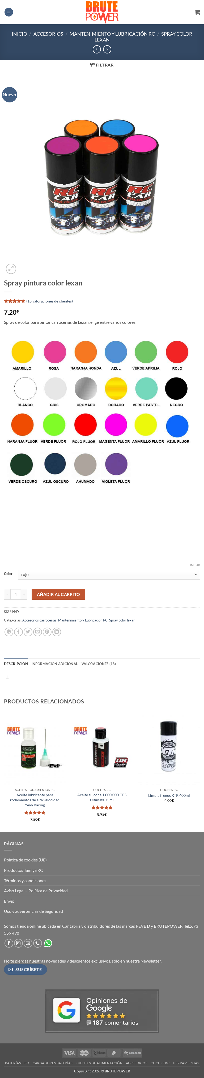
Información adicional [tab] (55, 664)
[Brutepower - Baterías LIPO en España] (102, 12)
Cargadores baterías (53, 1063)
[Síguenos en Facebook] (9, 943)
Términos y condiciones (25, 880)
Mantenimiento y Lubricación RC (112, 34)
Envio (9, 900)
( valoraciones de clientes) (49, 301)
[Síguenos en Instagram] (18, 943)
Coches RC (160, 1063)
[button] (9, 12)
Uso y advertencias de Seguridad (33, 911)
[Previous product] (107, 49)
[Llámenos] (37, 943)
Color (8, 574)
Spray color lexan (122, 620)
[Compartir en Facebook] (18, 632)
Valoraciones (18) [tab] (99, 664)
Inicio (19, 34)
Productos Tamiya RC (23, 870)
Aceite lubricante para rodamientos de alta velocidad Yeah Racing (35, 800)
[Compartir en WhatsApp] (9, 632)
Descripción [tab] (16, 664)
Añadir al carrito (58, 594)
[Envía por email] (37, 632)
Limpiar (194, 565)
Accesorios (48, 34)
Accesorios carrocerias (39, 620)
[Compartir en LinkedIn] (56, 632)
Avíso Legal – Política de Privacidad (36, 890)
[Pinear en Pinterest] (47, 632)
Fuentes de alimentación (99, 1063)
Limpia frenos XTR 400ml (169, 795)
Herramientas (186, 1063)
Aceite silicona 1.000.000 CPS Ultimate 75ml (101, 797)
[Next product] (97, 49)
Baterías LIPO (17, 1063)
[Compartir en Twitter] (28, 632)
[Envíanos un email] (28, 943)
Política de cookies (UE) (25, 859)
